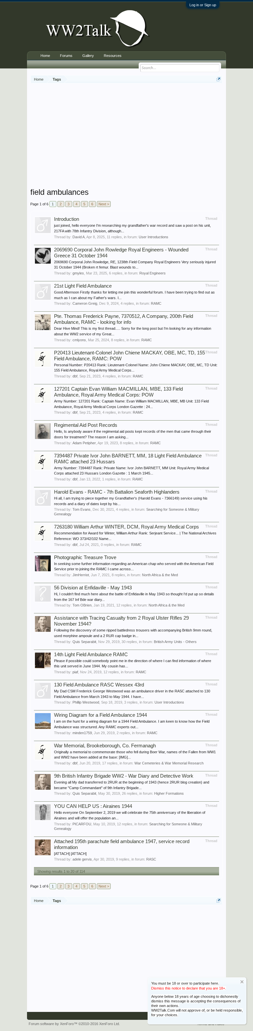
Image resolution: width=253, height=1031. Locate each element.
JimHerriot (80, 575)
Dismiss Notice (241, 981)
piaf (75, 672)
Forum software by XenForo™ (74, 1024)
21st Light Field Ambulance (83, 286)
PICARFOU (81, 824)
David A (78, 237)
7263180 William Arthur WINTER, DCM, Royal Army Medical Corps (126, 526)
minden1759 (82, 733)
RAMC (156, 303)
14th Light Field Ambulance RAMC (91, 654)
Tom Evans (81, 509)
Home (45, 56)
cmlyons (79, 340)
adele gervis (82, 859)
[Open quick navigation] (218, 79)
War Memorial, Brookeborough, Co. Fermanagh (105, 745)
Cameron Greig (84, 303)
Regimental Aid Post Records (85, 425)
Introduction (66, 219)
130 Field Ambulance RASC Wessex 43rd (99, 684)
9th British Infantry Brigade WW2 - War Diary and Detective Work (123, 776)
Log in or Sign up (202, 5)
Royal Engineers (152, 273)
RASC (151, 859)
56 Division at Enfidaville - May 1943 (93, 587)
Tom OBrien (82, 605)
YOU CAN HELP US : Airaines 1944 (93, 806)
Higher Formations (169, 793)
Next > (103, 204)
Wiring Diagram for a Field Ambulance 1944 (100, 715)
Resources (113, 56)
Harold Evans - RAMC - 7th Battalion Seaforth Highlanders (117, 492)
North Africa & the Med (160, 575)
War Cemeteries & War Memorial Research (169, 763)
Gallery (88, 56)
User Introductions (153, 237)
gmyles (78, 273)
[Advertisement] (141, 136)
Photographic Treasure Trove (85, 557)
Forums (66, 56)
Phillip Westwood (85, 702)
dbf (74, 376)
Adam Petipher (84, 443)
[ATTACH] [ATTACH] (70, 854)
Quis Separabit (84, 642)
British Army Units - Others (175, 642)
